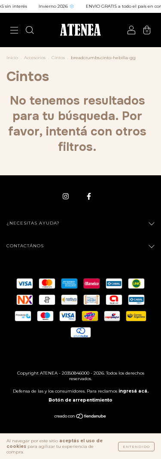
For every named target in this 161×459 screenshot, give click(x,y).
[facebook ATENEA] (89, 196)
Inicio (12, 57)
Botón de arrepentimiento (80, 400)
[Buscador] (29, 31)
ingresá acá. (133, 391)
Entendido (136, 446)
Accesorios (35, 57)
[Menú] (14, 31)
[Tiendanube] (80, 417)
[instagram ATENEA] (66, 196)
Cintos (58, 57)
